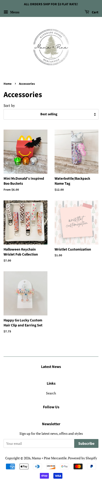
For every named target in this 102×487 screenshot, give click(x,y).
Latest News (51, 366)
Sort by (9, 105)
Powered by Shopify (82, 458)
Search (51, 393)
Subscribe (86, 443)
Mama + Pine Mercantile (49, 458)
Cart (94, 12)
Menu (14, 12)
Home (8, 84)
